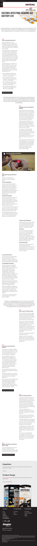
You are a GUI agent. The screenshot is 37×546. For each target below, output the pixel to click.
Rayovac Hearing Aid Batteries (8, 454)
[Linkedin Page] (7, 521)
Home (4, 511)
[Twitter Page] (5, 521)
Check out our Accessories (8, 390)
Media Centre (5, 515)
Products (4, 513)
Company (4, 514)
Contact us (15, 514)
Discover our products (7, 92)
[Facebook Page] (3, 521)
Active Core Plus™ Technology (7, 294)
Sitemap (26, 515)
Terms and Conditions (28, 513)
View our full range (6, 477)
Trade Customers (5, 517)
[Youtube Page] (9, 521)
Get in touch (4, 470)
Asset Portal (16, 511)
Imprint (26, 514)
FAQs (14, 513)
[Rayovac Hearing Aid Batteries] (30, 5)
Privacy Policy (27, 511)
